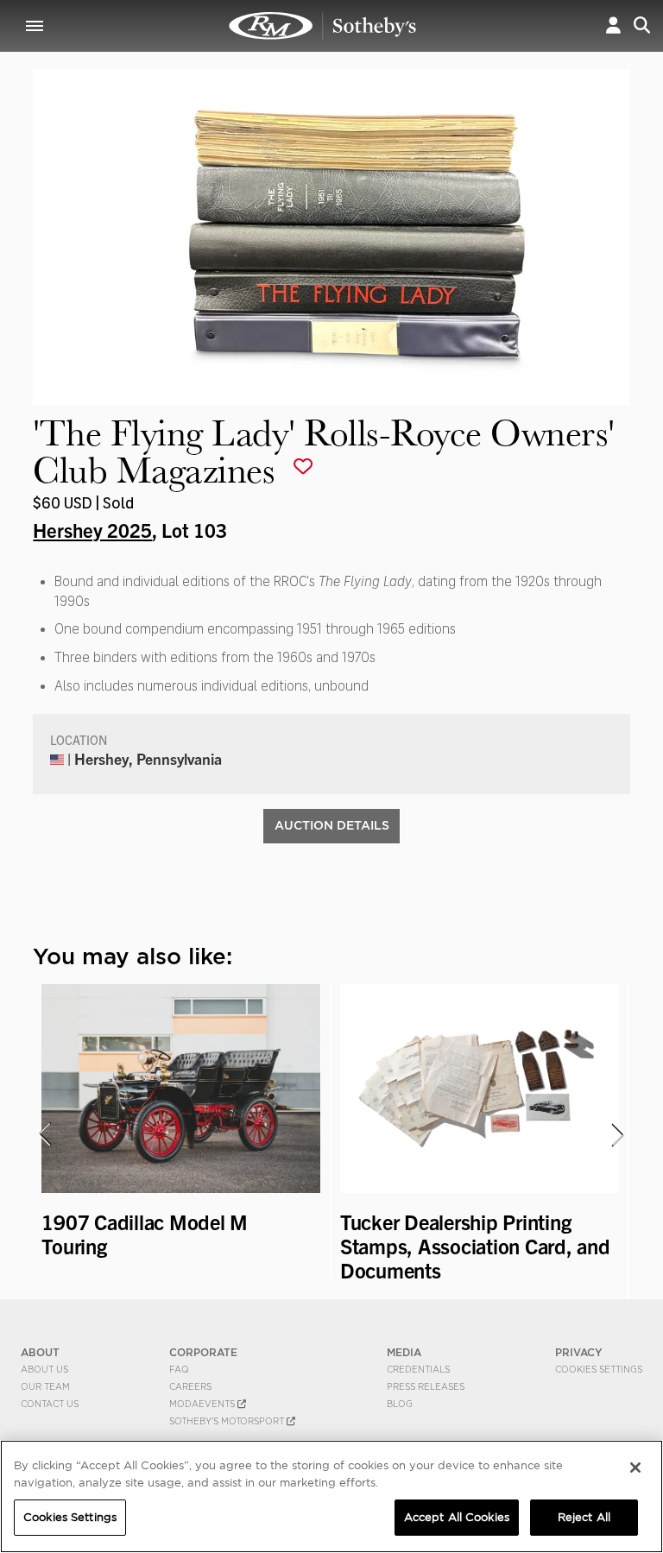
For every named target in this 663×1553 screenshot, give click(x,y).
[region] (331, 1496)
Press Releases (425, 1386)
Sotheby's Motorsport (228, 1421)
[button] (613, 25)
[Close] (635, 1468)
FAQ (179, 1369)
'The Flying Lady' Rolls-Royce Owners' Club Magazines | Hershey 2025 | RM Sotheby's (323, 26)
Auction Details (332, 825)
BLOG (400, 1403)
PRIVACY (579, 1352)
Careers (190, 1386)
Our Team (45, 1386)
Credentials (418, 1369)
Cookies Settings (598, 1369)
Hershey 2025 (92, 529)
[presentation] (44, 1134)
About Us (44, 1369)
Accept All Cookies (456, 1517)
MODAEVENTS (203, 1403)
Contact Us (50, 1403)
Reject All (584, 1517)
